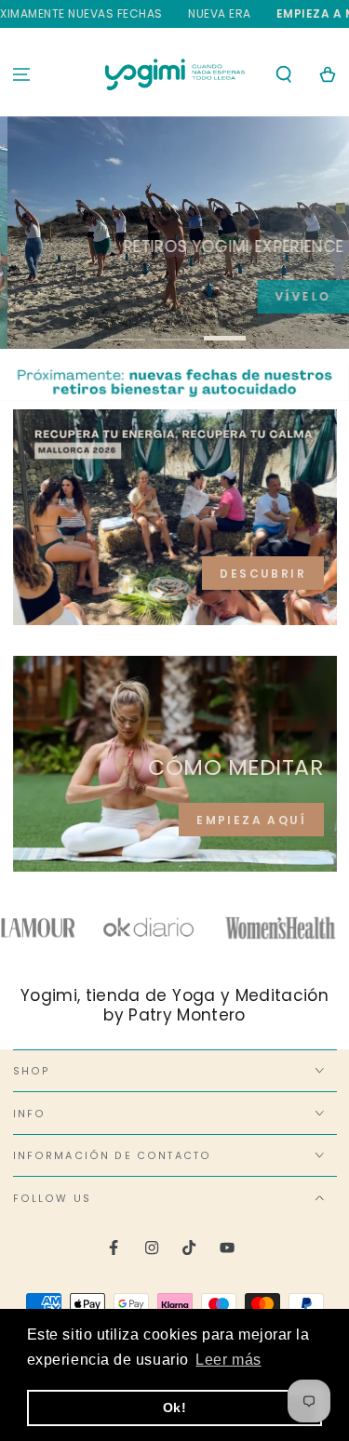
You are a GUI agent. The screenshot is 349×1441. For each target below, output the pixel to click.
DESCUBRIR (263, 573)
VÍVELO (290, 296)
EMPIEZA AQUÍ (251, 820)
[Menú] (22, 74)
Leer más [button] (228, 1360)
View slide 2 (174, 329)
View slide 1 (124, 329)
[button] (283, 74)
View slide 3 (225, 329)
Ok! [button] (175, 1407)
